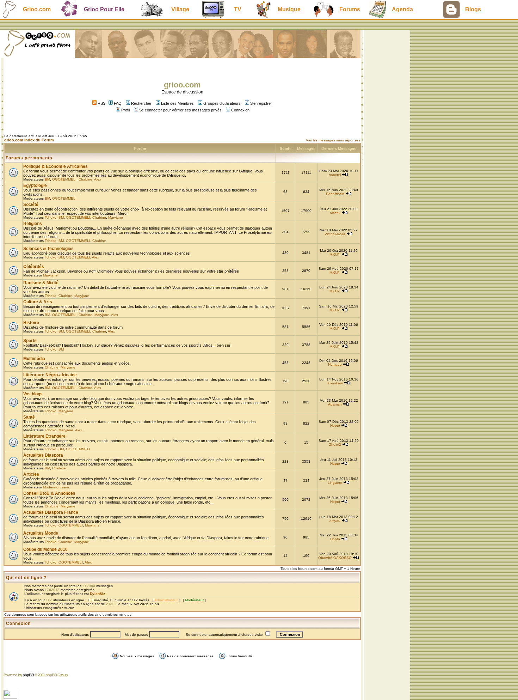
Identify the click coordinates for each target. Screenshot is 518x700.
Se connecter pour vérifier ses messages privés (180, 110)
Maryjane (115, 217)
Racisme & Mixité (40, 282)
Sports (30, 340)
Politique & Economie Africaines (55, 166)
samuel (335, 175)
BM (47, 179)
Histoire (31, 322)
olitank (335, 213)
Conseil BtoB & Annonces (49, 493)
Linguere (335, 483)
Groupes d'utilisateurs (222, 103)
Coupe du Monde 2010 (45, 549)
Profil (125, 110)
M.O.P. (334, 254)
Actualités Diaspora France (50, 512)
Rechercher (141, 103)
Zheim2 (335, 444)
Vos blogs (33, 393)
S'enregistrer (261, 103)
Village (180, 9)
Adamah (335, 404)
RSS (101, 103)
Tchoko (50, 217)
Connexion (240, 110)
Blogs (473, 9)
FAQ (118, 103)
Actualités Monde (40, 533)
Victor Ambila (335, 234)
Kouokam (335, 383)
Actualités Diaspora (43, 455)
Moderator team (56, 487)
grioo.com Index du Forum (29, 140)
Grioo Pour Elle (104, 9)
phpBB (28, 675)
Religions (32, 223)
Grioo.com (37, 9)
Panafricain (335, 194)
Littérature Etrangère (44, 436)
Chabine (85, 179)
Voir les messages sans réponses (333, 140)
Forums (349, 9)
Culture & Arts (37, 301)
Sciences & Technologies (48, 248)
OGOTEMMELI (64, 179)
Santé (29, 417)
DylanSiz (97, 594)
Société (30, 204)
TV (237, 9)
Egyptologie (35, 185)
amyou (334, 521)
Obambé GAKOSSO (335, 558)
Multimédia (34, 358)
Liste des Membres (177, 103)
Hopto (335, 425)
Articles (31, 474)
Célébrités (33, 266)
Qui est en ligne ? (26, 577)
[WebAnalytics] (11, 697)
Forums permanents (29, 158)
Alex (97, 179)
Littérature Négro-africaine (50, 374)
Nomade (335, 364)
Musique (289, 9)
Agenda (402, 9)
